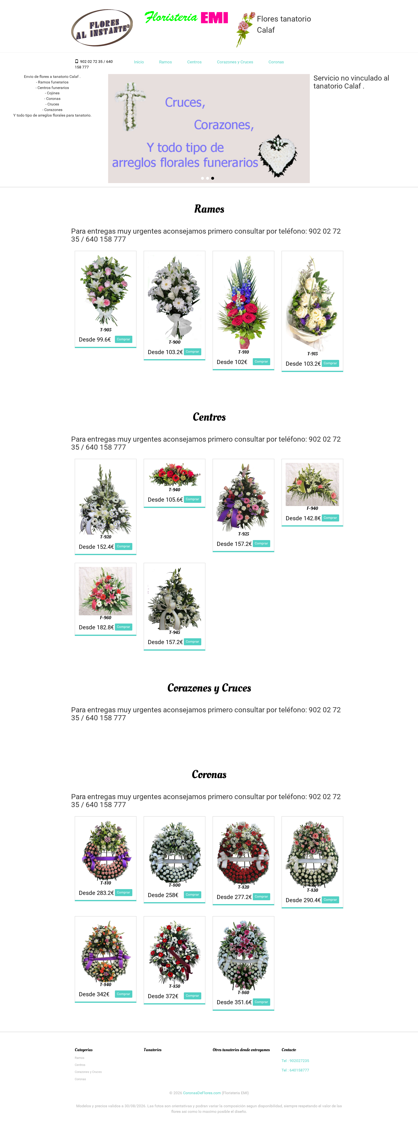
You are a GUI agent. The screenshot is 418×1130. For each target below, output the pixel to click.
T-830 (312, 890)
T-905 (105, 330)
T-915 (312, 354)
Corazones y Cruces (235, 62)
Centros (194, 62)
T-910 (243, 352)
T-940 (174, 490)
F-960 (105, 618)
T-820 (243, 887)
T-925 (243, 534)
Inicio (139, 62)
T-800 (174, 885)
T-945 (174, 632)
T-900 (174, 342)
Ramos (165, 62)
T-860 (243, 992)
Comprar (123, 339)
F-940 (312, 508)
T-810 (105, 883)
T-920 (105, 537)
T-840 (105, 984)
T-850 (174, 986)
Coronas (276, 62)
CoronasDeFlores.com (202, 1093)
